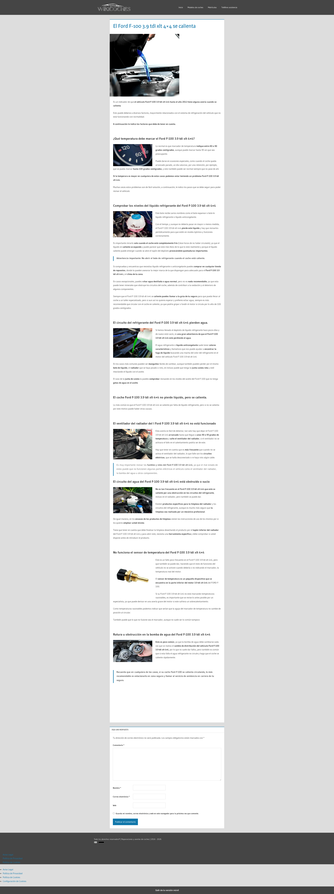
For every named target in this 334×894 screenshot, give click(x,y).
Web (114, 805)
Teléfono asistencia (229, 7)
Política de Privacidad (12, 858)
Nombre (117, 788)
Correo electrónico (121, 796)
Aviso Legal (8, 854)
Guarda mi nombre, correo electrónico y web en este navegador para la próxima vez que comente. (157, 813)
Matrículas (212, 7)
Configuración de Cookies (14, 881)
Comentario (118, 745)
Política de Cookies (11, 862)
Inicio (181, 7)
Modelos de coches (195, 7)
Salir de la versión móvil (167, 890)
